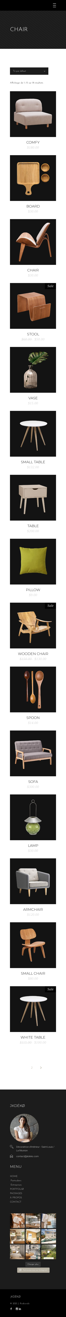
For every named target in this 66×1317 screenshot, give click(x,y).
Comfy (33, 142)
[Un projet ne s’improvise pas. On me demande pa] (17, 1252)
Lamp (33, 845)
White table (33, 1037)
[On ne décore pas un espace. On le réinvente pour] (48, 1236)
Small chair (33, 973)
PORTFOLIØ (17, 1189)
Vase (33, 398)
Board (33, 206)
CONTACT (15, 1202)
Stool (33, 334)
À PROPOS (16, 1198)
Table (33, 526)
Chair (33, 270)
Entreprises (16, 1185)
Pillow (33, 590)
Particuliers (16, 1181)
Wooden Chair (33, 654)
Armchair (33, 909)
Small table (33, 462)
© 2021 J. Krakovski (19, 1304)
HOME (13, 1176)
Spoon (33, 718)
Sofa (33, 781)
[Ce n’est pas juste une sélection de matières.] (48, 1220)
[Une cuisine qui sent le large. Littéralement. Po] (17, 1236)
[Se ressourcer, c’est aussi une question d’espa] (33, 1236)
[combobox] (29, 71)
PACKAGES (16, 1193)
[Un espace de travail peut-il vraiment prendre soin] (33, 1220)
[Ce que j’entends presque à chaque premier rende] (17, 1220)
